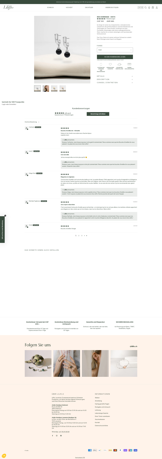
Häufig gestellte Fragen (102, 404)
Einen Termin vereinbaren (102, 416)
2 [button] (78, 235)
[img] (65, 128)
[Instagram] (56, 435)
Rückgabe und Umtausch (102, 407)
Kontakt (97, 422)
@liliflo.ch (133, 346)
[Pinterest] (61, 435)
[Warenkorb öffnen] (152, 7)
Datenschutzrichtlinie (101, 425)
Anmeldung (98, 401)
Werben (97, 397)
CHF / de (140, 7)
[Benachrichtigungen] (149, 7)
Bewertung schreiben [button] (98, 114)
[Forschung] (145, 7)
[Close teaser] (5, 216)
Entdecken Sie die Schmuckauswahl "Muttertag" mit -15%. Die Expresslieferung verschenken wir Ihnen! (81, 2)
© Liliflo (26, 450)
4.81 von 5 (67, 113)
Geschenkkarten (100, 419)
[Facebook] (52, 435)
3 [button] (81, 235)
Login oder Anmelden (9, 104)
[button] (101, 19)
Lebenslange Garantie (101, 413)
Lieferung (98, 410)
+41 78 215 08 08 (64, 432)
